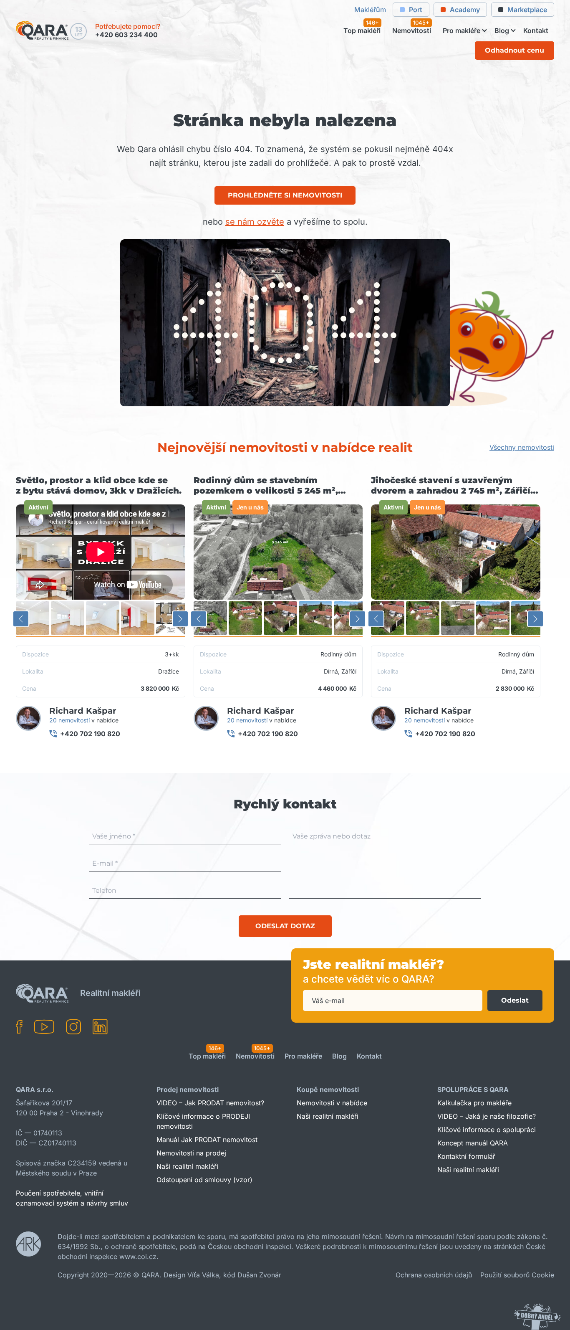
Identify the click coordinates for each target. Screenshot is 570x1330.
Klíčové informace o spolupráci (486, 1129)
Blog (501, 31)
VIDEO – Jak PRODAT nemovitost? (210, 1103)
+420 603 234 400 (126, 34)
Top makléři (362, 31)
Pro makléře (461, 31)
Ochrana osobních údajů (434, 1275)
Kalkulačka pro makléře (474, 1103)
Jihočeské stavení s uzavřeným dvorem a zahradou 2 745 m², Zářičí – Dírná (454, 485)
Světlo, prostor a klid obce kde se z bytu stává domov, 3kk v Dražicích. (99, 485)
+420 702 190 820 (90, 734)
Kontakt (535, 31)
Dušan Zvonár (259, 1275)
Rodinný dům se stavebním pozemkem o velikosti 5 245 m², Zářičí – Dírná (266, 485)
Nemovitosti (411, 31)
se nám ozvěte (254, 222)
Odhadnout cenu (514, 50)
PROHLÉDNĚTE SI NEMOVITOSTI (285, 195)
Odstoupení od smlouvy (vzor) (204, 1179)
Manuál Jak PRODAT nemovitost (206, 1139)
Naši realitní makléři (187, 1166)
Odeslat (515, 1000)
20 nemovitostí (70, 720)
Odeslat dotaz (285, 926)
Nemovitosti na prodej (191, 1153)
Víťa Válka (203, 1275)
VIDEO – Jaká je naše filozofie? (486, 1116)
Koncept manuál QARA (472, 1143)
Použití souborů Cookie (517, 1275)
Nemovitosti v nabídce (332, 1103)
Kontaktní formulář (466, 1156)
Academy (465, 9)
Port (415, 9)
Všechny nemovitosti (521, 447)
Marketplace (527, 9)
